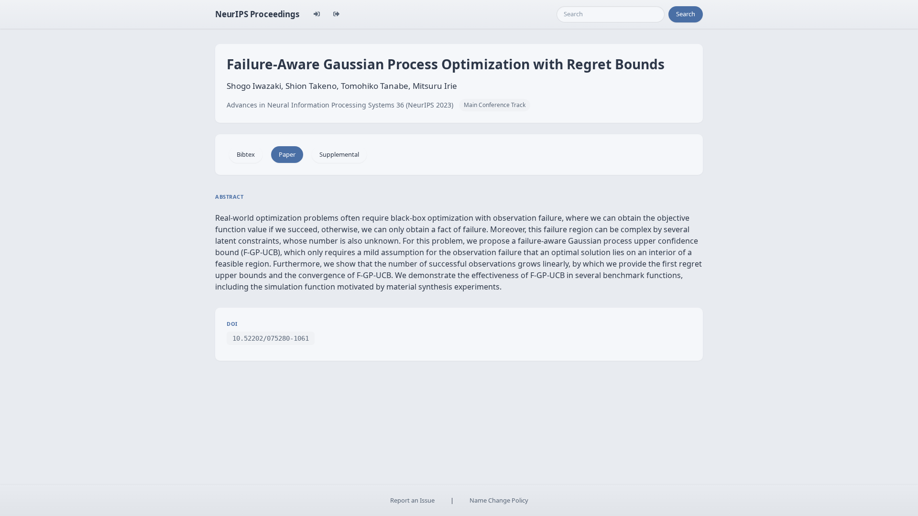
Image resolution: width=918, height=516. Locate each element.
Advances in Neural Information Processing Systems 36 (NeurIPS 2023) (340, 104)
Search (685, 14)
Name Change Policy (499, 500)
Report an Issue (412, 500)
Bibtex (246, 154)
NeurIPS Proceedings (257, 14)
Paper (287, 154)
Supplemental (339, 154)
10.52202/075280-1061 (270, 338)
